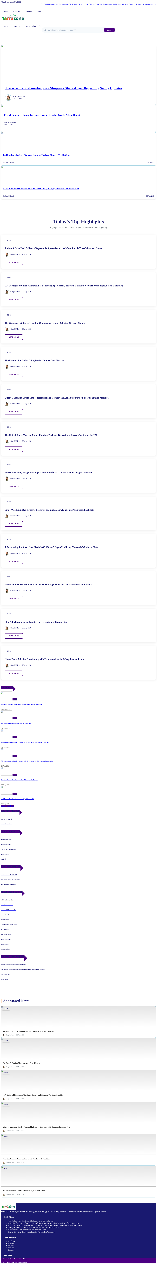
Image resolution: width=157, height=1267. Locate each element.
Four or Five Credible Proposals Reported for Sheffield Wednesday (31, 1232)
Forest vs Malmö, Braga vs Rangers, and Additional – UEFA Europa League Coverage (48, 472)
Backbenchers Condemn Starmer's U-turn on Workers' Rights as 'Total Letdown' (37, 155)
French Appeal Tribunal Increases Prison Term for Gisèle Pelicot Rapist (42, 115)
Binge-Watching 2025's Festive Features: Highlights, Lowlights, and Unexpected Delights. (49, 510)
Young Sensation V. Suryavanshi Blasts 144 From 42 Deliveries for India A (34, 1227)
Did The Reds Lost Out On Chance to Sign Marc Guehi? (17, 799)
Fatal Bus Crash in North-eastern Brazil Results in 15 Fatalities (19, 780)
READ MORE (14, 262)
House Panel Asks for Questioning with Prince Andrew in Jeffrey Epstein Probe (44, 659)
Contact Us (36, 26)
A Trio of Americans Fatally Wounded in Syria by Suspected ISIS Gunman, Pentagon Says (27, 761)
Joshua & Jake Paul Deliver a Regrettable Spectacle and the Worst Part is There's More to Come (53, 248)
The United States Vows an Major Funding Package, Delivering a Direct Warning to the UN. (51, 435)
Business (28, 11)
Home (5, 11)
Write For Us (5, 1259)
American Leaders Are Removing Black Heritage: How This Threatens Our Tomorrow (48, 584)
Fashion (6, 26)
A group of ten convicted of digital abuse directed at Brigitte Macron (21, 704)
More (28, 26)
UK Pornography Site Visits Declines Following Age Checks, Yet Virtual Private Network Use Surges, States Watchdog (64, 285)
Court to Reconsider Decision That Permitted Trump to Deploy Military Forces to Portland (41, 188)
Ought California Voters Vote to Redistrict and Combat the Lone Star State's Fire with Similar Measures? (58, 397)
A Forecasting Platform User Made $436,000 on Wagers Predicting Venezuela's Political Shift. (51, 547)
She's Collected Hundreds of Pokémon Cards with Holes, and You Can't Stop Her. (25, 742)
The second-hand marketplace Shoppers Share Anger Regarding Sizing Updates (63, 88)
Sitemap (26, 1259)
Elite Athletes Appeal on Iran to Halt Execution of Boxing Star (36, 622)
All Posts (16, 11)
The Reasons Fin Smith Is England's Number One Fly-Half (34, 360)
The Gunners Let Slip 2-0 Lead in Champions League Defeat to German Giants (45, 323)
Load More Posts (7, 806)
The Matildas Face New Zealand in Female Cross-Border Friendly (31, 1221)
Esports (39, 11)
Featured (17, 26)
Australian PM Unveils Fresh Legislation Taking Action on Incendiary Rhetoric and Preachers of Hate (43, 1223)
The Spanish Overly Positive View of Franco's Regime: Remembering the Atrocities (118, 4)
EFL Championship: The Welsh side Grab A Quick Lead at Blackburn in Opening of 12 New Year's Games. (45, 1225)
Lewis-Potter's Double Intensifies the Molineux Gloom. (27, 1230)
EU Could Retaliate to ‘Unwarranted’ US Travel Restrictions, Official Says (56, 4)
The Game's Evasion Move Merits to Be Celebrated (16, 723)
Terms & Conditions (16, 1259)
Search (109, 30)
